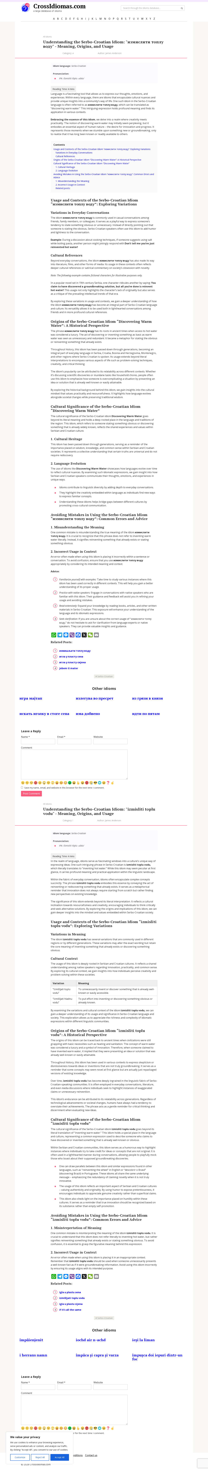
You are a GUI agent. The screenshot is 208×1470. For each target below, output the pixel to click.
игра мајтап (30, 698)
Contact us (91, 1455)
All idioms (47, 36)
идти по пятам (146, 713)
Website (98, 736)
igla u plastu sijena (71, 1304)
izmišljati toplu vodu (72, 1298)
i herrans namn (33, 1355)
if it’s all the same (70, 1309)
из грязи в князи (147, 698)
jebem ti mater (68, 668)
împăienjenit (31, 1339)
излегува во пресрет (94, 698)
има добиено (88, 713)
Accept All (59, 1457)
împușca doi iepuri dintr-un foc (157, 1357)
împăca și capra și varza (97, 1355)
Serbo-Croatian (105, 676)
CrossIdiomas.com (59, 6)
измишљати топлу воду (74, 650)
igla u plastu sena (70, 1292)
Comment (26, 747)
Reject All (40, 1457)
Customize (20, 1457)
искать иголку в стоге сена (44, 713)
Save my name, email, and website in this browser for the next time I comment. (64, 787)
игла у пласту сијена (72, 662)
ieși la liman (143, 1339)
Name (25, 736)
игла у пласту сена (71, 656)
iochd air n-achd (91, 1339)
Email (61, 736)
